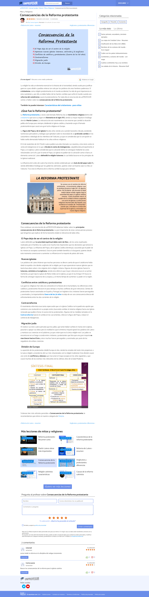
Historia (41, 8)
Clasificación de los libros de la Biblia (113, 44)
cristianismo (25, 117)
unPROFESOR (24, 8)
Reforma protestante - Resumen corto (47, 438)
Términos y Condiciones (73, 594)
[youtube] (28, 586)
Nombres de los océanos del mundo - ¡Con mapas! (113, 48)
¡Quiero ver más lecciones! (58, 487)
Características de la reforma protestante (84, 438)
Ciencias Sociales (33, 8)
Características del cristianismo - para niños (63, 105)
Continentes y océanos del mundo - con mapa (114, 58)
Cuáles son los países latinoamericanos (114, 53)
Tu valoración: (44, 521)
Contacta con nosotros (59, 594)
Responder (24, 557)
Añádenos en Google (87, 80)
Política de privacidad (87, 594)
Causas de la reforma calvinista (84, 473)
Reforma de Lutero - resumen (84, 450)
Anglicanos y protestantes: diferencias (81, 463)
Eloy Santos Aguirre (33, 22)
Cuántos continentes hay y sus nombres (114, 62)
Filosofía (113, 22)
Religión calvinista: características (45, 473)
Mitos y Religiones (49, 8)
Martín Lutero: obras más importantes (46, 450)
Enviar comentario (85, 526)
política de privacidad (40, 525)
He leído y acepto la (35, 525)
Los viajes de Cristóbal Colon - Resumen (114, 40)
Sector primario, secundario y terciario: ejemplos (113, 35)
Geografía (104, 22)
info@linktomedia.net (77, 536)
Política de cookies (100, 594)
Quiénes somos (46, 594)
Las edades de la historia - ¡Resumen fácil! (115, 66)
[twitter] (24, 586)
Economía (122, 22)
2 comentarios (54, 19)
